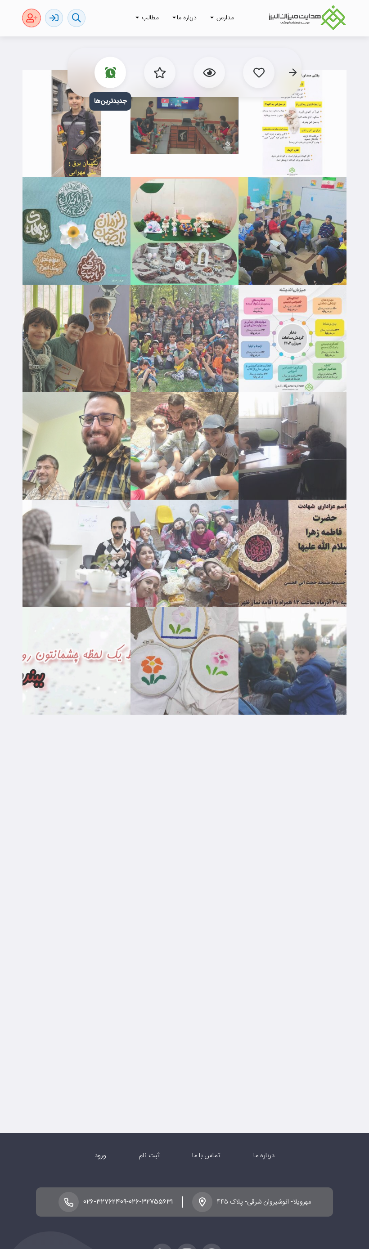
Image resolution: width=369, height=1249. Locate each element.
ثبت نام (149, 1155)
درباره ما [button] (187, 18)
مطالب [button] (149, 18)
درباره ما (263, 1155)
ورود (100, 1155)
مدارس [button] (224, 18)
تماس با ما (206, 1155)
